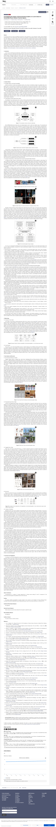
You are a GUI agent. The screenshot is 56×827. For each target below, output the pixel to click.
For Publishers (17, 800)
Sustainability (8, 7)
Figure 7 (21, 382)
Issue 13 (16, 7)
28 (27, 285)
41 (34, 331)
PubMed (7, 668)
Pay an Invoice (4, 796)
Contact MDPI (4, 798)
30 (32, 293)
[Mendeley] (16, 729)
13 (27, 160)
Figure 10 (37, 496)
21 (34, 259)
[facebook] (10, 729)
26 (39, 271)
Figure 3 (6, 171)
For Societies (17, 801)
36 (23, 324)
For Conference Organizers (19, 802)
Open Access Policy (5, 797)
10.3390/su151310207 (22, 7)
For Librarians (17, 798)
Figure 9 (18, 470)
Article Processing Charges (6, 794)
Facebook (43, 796)
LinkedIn (43, 794)
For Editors (17, 797)
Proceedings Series (32, 803)
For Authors (17, 794)
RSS (20, 787)
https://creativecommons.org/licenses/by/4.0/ (32, 724)
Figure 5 (16, 218)
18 (40, 216)
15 (26, 207)
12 (28, 149)
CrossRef (18, 626)
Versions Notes (22, 31)
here (43, 747)
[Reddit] (14, 729)
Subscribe (4, 814)
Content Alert (24, 787)
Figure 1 (25, 105)
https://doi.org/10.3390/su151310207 (21, 26)
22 (35, 259)
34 (36, 321)
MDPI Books (30, 796)
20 (33, 259)
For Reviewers (17, 796)
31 (33, 293)
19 (27, 217)
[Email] (5, 729)
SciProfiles (30, 800)
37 (43, 326)
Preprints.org (31, 797)
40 (33, 331)
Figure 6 (32, 332)
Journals (3, 7)
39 (32, 331)
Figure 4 (27, 176)
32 (31, 331)
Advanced (51, 4)
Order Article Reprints (42, 12)
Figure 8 (17, 425)
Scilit (29, 798)
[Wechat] (12, 729)
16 (38, 216)
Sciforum (30, 794)
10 (38, 128)
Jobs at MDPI (4, 800)
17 (39, 216)
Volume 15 (12, 7)
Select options (5, 810)
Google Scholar (15, 624)
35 (22, 324)
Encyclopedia (31, 801)
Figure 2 (19, 131)
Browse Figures (14, 31)
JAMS (29, 802)
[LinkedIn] (8, 729)
